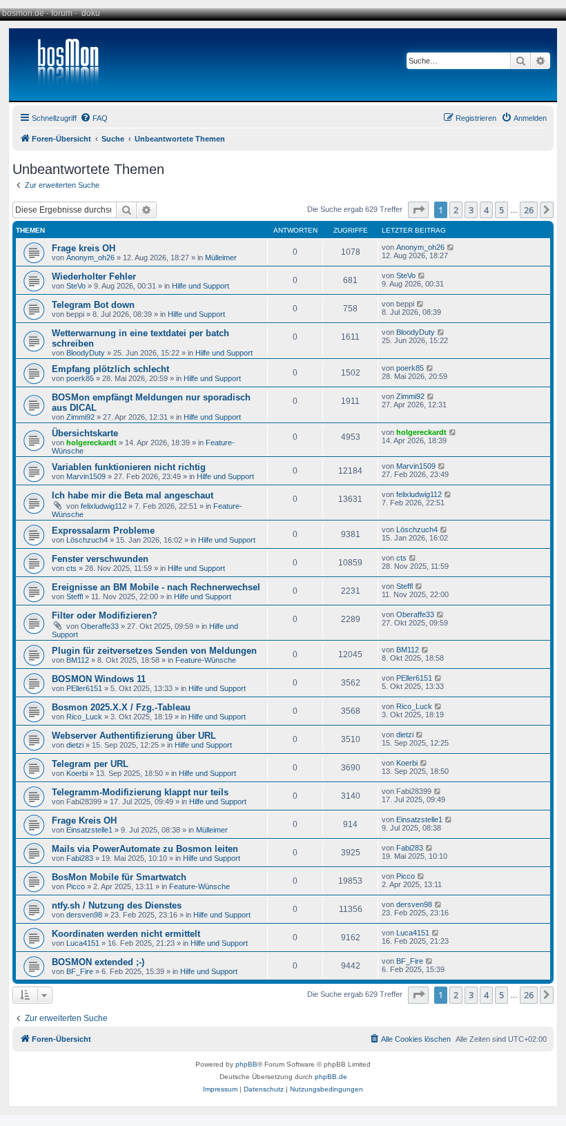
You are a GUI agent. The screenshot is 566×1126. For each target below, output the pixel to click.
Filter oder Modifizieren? (104, 615)
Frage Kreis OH (84, 820)
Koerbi (77, 773)
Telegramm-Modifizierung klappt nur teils (140, 792)
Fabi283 (79, 858)
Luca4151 (82, 943)
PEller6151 (84, 688)
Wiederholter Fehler (94, 276)
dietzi (75, 745)
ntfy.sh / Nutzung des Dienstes (117, 905)
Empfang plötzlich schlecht (110, 369)
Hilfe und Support (200, 286)
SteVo (76, 286)
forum (61, 13)
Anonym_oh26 (90, 257)
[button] (418, 210)
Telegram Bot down (93, 305)
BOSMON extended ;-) (98, 962)
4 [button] (486, 210)
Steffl (74, 596)
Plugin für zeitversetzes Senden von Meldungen (154, 650)
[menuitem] (94, 118)
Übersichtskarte (85, 433)
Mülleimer (221, 257)
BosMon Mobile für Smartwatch (119, 877)
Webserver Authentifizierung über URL (134, 735)
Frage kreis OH (83, 248)
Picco (75, 886)
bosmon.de (23, 13)
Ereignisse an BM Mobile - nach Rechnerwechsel (156, 587)
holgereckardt (91, 442)
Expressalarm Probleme (103, 530)
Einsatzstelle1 (89, 830)
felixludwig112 (103, 506)
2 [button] (455, 210)
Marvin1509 (86, 476)
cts (71, 568)
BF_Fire (79, 971)
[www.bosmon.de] (62, 64)
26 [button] (529, 210)
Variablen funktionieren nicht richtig (129, 467)
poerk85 (80, 378)
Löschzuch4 (87, 540)
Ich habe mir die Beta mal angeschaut (132, 495)
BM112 (77, 660)
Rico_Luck (84, 716)
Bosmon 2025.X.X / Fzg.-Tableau (121, 707)
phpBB (246, 1064)
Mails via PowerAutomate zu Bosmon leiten (145, 849)
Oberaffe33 (100, 626)
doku (90, 13)
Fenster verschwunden (100, 559)
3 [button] (471, 210)
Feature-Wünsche (205, 660)
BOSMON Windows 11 (99, 679)
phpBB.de (331, 1076)
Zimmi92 (80, 417)
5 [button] (501, 210)
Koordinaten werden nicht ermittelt (126, 934)
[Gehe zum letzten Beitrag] (451, 247)
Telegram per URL (90, 764)
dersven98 (84, 915)
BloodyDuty (85, 353)
